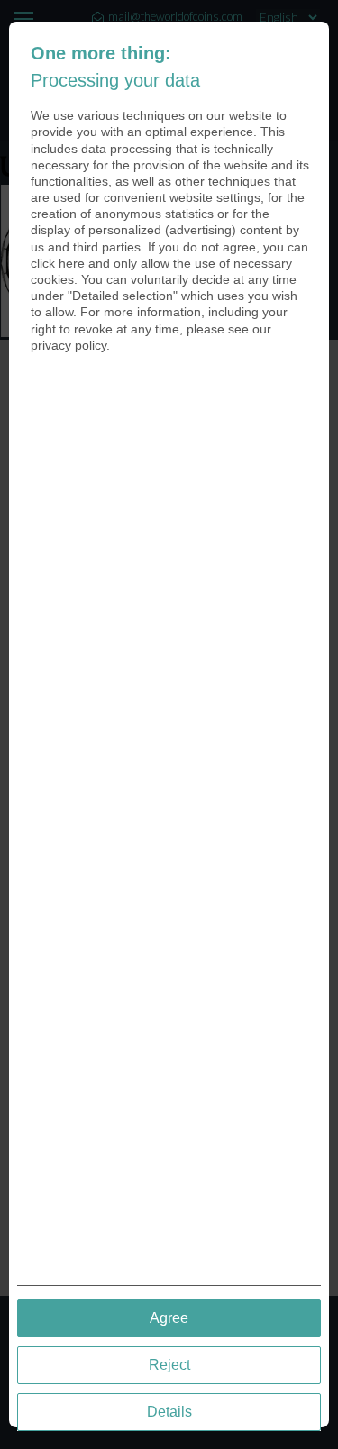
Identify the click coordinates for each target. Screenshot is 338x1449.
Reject (169, 1364)
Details (169, 1411)
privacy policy (68, 345)
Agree (169, 1318)
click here (58, 263)
